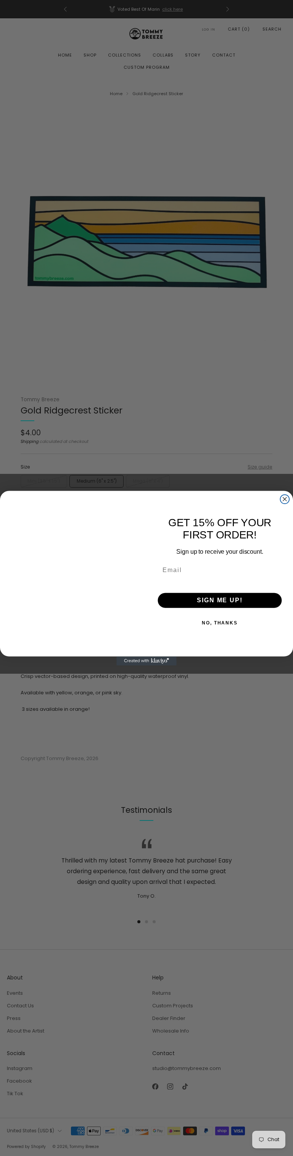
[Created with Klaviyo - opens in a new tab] (146, 660)
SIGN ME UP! (219, 600)
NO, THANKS (220, 623)
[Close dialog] (285, 499)
